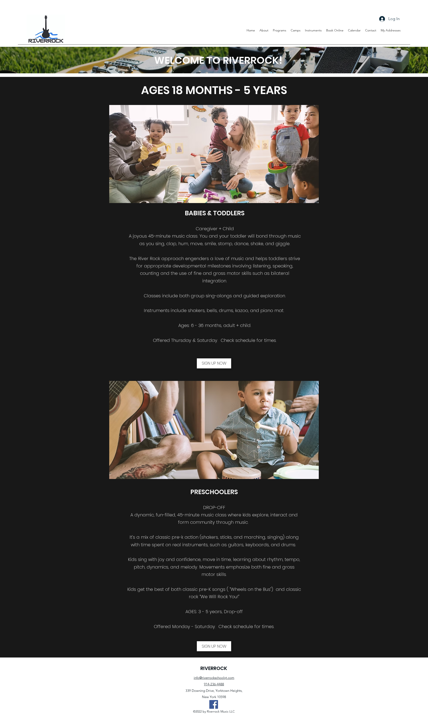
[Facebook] (213, 704)
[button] (295, 30)
